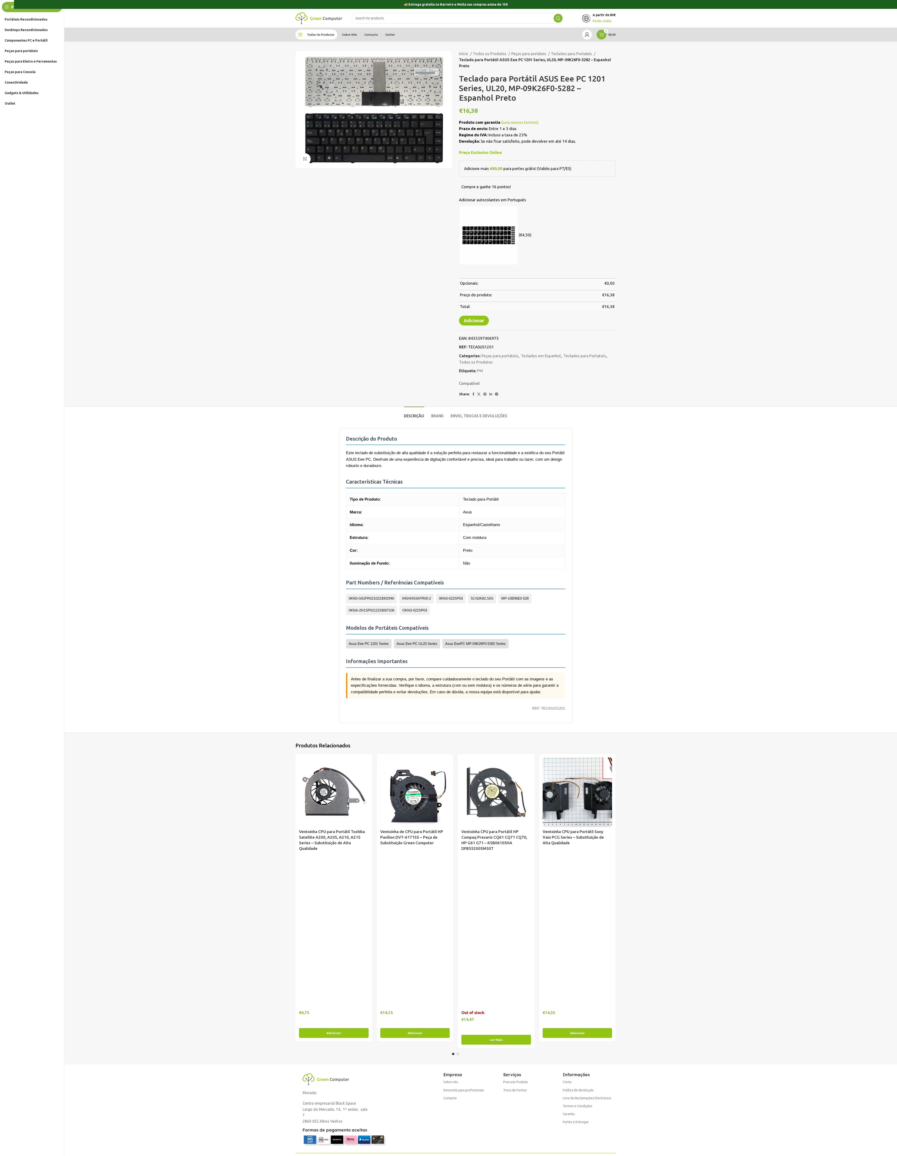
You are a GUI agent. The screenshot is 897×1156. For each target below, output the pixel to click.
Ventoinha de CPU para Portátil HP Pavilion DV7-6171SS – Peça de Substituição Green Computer (411, 837)
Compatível (469, 383)
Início (464, 54)
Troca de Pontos (515, 1090)
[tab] (414, 414)
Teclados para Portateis (572, 54)
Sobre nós (450, 1082)
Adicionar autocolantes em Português (492, 200)
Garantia (569, 1114)
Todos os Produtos (490, 54)
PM (480, 370)
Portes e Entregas (576, 1122)
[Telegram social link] (497, 394)
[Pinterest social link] (485, 394)
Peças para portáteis (529, 54)
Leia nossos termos (519, 122)
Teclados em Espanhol (541, 356)
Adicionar (474, 320)
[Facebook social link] (473, 394)
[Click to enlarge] (305, 159)
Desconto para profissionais (463, 1090)
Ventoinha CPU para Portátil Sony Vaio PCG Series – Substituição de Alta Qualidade (573, 837)
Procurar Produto (515, 1082)
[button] (334, 1033)
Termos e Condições (577, 1106)
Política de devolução (578, 1090)
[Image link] (326, 1079)
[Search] (558, 18)
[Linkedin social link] (491, 394)
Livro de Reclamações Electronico (587, 1098)
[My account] (587, 34)
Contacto (450, 1098)
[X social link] (479, 394)
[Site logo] (318, 18)
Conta (567, 1082)
